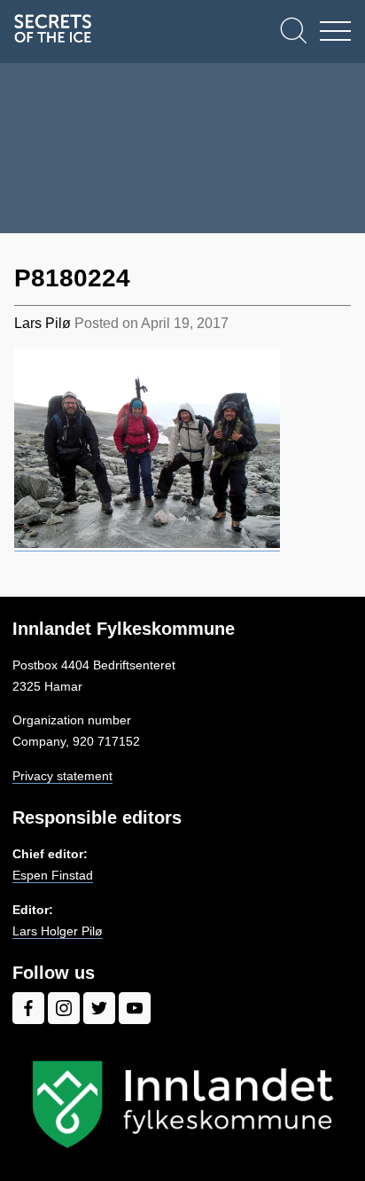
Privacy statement (62, 776)
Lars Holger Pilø (57, 931)
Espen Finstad (52, 875)
